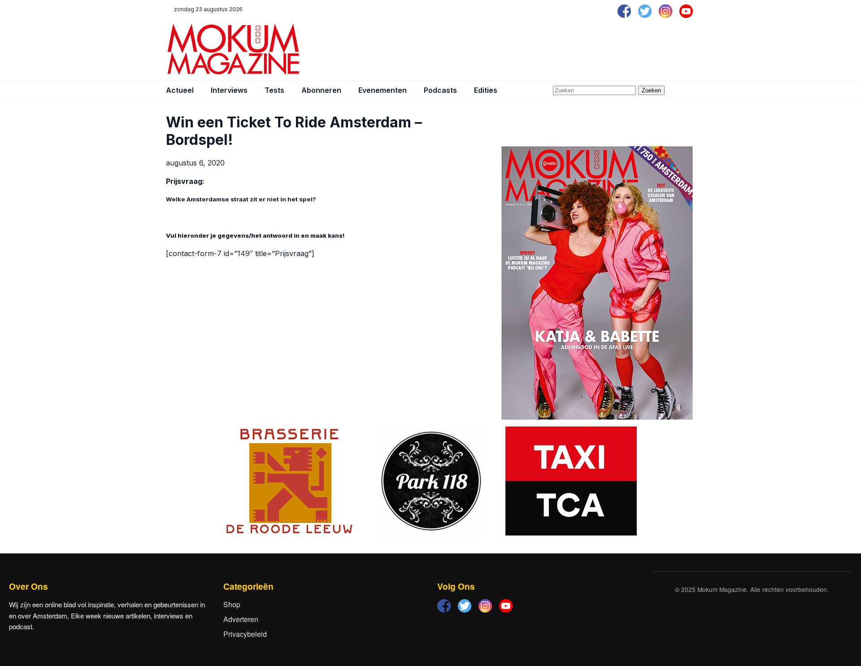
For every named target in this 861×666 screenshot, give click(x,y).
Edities (485, 90)
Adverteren (240, 619)
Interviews (229, 90)
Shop (231, 604)
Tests (274, 90)
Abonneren (321, 90)
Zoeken (651, 90)
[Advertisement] (532, 49)
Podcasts (440, 90)
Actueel (180, 90)
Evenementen (382, 90)
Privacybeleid (245, 634)
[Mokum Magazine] (233, 49)
